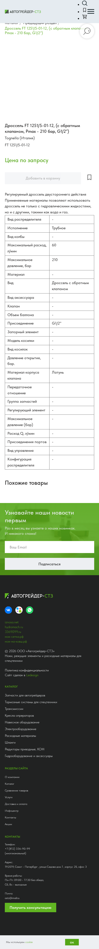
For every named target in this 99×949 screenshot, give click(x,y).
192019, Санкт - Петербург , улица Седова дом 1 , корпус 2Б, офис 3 (46, 866)
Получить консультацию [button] (30, 907)
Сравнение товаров (16, 790)
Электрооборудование (20, 729)
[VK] (8, 610)
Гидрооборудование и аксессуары (29, 756)
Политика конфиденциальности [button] (27, 670)
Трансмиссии (14, 709)
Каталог (9, 783)
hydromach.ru (14, 627)
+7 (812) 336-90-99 (17, 848)
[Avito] (19, 610)
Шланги (10, 742)
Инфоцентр (12, 810)
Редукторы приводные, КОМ (24, 749)
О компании (12, 777)
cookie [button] (29, 942)
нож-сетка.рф (14, 636)
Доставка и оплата (16, 804)
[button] (84, 3)
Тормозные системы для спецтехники (31, 702)
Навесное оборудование (22, 722)
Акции (8, 824)
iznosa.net (12, 622)
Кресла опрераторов (19, 715)
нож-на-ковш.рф (16, 641)
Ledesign (32, 675)
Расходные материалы (20, 736)
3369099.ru (13, 632)
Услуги (8, 797)
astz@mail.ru (12, 898)
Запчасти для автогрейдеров (25, 695)
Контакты (10, 817)
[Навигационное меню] (90, 11)
